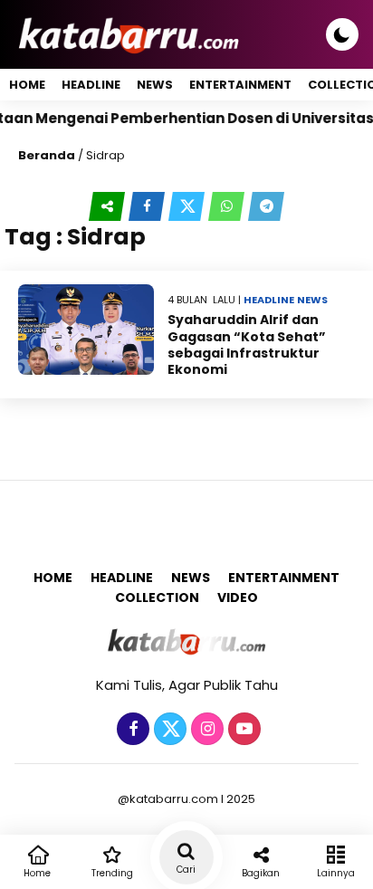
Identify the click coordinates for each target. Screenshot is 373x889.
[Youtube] (242, 729)
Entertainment (240, 84)
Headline (91, 84)
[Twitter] (167, 729)
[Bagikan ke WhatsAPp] (228, 205)
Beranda (46, 155)
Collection (157, 597)
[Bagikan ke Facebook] (148, 205)
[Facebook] (130, 729)
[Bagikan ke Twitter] (188, 205)
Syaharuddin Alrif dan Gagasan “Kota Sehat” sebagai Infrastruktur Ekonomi (246, 344)
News (155, 84)
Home (27, 84)
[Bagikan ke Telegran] (266, 205)
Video (237, 597)
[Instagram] (205, 729)
